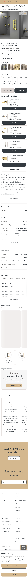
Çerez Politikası (5, 531)
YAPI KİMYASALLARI (20, 538)
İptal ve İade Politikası (7, 525)
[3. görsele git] (14, 41)
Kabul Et (14, 575)
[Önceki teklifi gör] (1, 2)
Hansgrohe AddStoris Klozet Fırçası (17, 142)
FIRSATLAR (17, 518)
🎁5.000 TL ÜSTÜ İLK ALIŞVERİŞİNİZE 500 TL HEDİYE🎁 (14, 2)
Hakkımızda (4, 497)
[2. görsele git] (12, 41)
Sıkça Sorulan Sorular (20, 500)
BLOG (16, 542)
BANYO (17, 525)
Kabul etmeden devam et (14, 566)
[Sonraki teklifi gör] (27, 2)
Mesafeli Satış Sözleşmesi (5, 518)
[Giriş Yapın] (19, 6)
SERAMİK (17, 531)
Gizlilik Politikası (5, 528)
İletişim (16, 497)
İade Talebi (18, 504)
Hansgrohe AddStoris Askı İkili (16, 99)
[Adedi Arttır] (11, 90)
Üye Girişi (17, 510)
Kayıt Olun (17, 507)
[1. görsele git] (10, 41)
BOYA (16, 535)
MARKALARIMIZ (19, 521)
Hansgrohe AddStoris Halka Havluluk (15, 128)
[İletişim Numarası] (14, 6)
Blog (2, 504)
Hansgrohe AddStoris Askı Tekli (16, 156)
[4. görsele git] (16, 41)
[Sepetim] (25, 6)
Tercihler (14, 570)
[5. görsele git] (18, 41)
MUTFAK (17, 528)
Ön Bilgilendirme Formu (5, 522)
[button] (2, 6)
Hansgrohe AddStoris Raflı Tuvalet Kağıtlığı (15, 114)
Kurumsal (3, 500)
